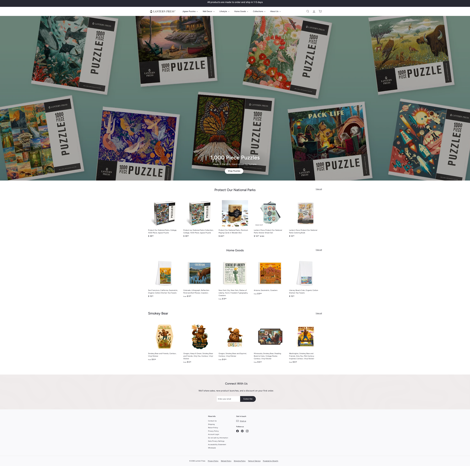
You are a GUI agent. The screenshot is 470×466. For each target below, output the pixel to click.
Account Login (213, 434)
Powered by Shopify (270, 461)
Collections (258, 11)
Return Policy (213, 428)
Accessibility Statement (217, 444)
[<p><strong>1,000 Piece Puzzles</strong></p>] (235, 98)
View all (319, 189)
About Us (274, 11)
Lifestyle (223, 11)
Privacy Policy (213, 431)
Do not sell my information (218, 438)
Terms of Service (254, 461)
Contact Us (212, 421)
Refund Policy (226, 461)
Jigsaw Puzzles (189, 11)
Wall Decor (208, 11)
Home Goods (240, 11)
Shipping (211, 424)
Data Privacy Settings (216, 441)
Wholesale (212, 448)
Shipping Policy (240, 461)
